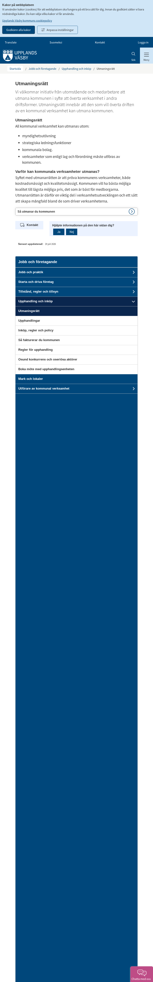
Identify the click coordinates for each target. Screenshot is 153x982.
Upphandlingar (29, 320)
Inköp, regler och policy (35, 330)
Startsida (15, 68)
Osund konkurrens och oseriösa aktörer (47, 359)
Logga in (143, 42)
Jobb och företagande (42, 68)
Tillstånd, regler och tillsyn (38, 291)
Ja (58, 232)
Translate (11, 42)
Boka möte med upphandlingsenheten (46, 369)
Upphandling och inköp (76, 68)
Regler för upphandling (35, 350)
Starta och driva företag (36, 282)
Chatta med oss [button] (142, 979)
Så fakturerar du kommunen (39, 340)
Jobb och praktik (30, 272)
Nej (72, 232)
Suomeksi (56, 42)
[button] (76, 211)
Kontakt (100, 42)
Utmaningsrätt (29, 311)
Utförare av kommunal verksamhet (43, 388)
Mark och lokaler (30, 379)
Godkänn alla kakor (18, 30)
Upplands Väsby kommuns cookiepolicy (27, 20)
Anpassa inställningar (60, 30)
